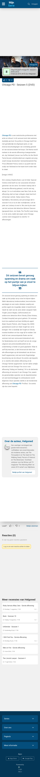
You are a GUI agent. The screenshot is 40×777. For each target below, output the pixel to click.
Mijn (11, 4)
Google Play (29, 758)
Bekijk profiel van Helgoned (22, 472)
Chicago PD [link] (6, 135)
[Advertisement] (20, 31)
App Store (13, 758)
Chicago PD (33, 65)
